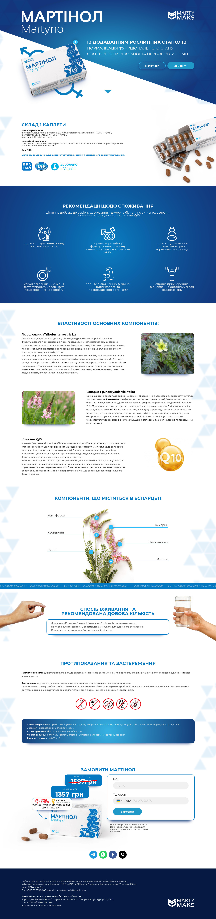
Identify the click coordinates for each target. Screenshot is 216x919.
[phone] (123, 855)
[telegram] (93, 855)
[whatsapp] (103, 855)
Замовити (127, 811)
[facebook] (113, 855)
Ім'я (115, 779)
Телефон (119, 794)
